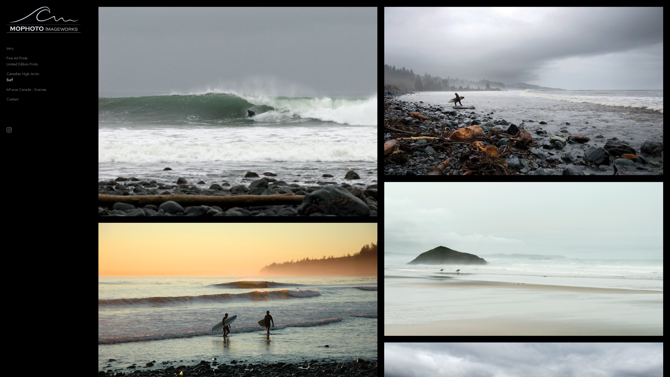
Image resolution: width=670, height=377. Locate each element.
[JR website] (523, 91)
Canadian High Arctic (23, 73)
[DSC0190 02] (238, 111)
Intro (10, 48)
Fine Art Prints (17, 58)
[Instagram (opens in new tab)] (9, 129)
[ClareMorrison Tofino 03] (523, 259)
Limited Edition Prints (22, 64)
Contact (12, 99)
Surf (10, 79)
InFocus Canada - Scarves (26, 89)
